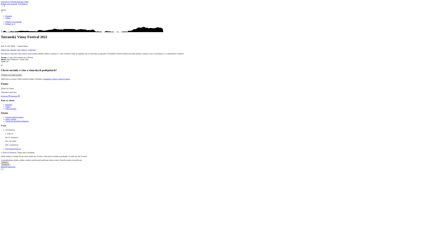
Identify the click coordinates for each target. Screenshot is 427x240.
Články (26, 2)
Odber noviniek (10, 109)
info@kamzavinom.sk (13, 149)
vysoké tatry (31, 50)
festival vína (5, 50)
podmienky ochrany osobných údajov (57, 79)
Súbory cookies (10, 119)
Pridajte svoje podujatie (9, 4)
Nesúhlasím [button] (5, 165)
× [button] (2, 169)
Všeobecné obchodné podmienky (17, 121)
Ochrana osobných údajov (14, 117)
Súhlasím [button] (5, 162)
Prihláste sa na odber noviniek (11, 75)
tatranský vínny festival (18, 50)
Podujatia (20, 2)
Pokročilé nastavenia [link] (8, 167)
